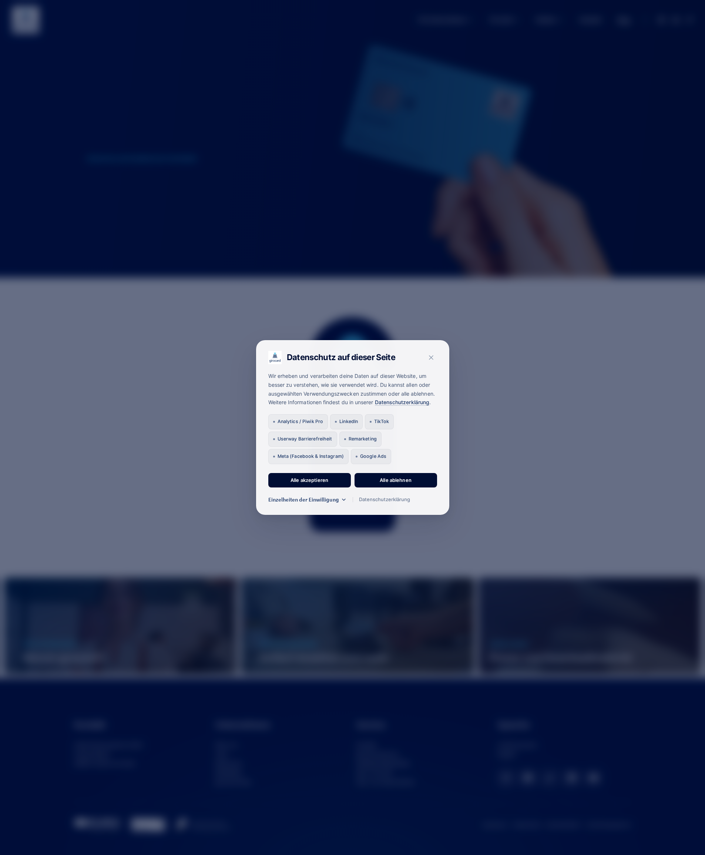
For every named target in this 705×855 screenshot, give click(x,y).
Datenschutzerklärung (402, 402)
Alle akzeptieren (309, 480)
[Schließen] (431, 357)
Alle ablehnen (396, 480)
